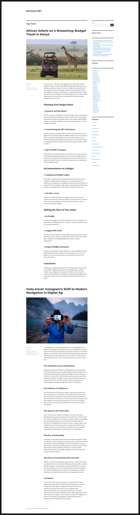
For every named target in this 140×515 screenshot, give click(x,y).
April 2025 (95, 89)
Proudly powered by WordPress (41, 508)
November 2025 (96, 81)
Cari (93, 23)
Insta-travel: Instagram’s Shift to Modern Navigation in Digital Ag (56, 290)
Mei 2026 (95, 75)
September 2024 (97, 99)
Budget (32, 88)
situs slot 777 (95, 150)
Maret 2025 (95, 90)
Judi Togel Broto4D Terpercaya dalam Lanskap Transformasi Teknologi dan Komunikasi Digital (102, 51)
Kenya (35, 88)
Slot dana (94, 137)
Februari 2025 (96, 92)
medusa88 (94, 162)
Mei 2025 (95, 87)
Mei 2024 (95, 106)
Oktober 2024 (96, 98)
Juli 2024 (95, 102)
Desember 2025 (96, 79)
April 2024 (95, 107)
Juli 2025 (95, 84)
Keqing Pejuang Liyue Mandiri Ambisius (102, 48)
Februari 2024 (96, 110)
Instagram (28, 349)
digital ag (28, 351)
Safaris (27, 89)
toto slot (94, 156)
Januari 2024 (96, 112)
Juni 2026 (95, 73)
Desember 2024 (96, 95)
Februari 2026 (96, 76)
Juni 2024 (95, 104)
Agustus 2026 (96, 70)
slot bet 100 (94, 122)
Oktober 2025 (96, 83)
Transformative (29, 354)
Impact (28, 353)
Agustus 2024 (96, 101)
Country (28, 86)
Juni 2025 (95, 86)
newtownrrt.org (48, 84)
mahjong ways (95, 144)
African (28, 88)
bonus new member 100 (97, 147)
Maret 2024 (95, 109)
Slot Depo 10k (95, 131)
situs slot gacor (95, 128)
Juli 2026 (95, 72)
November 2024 (96, 96)
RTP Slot (94, 125)
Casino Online (95, 134)
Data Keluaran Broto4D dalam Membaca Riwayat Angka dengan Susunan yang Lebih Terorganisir (103, 42)
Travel (36, 89)
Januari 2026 (96, 78)
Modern (37, 353)
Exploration (34, 351)
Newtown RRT (33, 11)
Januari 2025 (96, 93)
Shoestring (32, 89)
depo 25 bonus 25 (96, 153)
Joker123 (94, 141)
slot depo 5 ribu (95, 165)
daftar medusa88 (96, 159)
